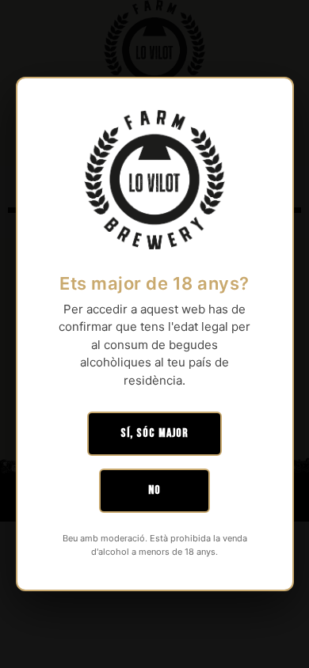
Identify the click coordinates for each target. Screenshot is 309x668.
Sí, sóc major (154, 433)
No (154, 490)
